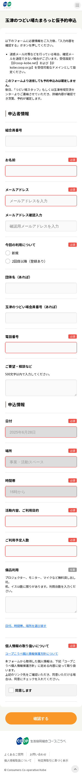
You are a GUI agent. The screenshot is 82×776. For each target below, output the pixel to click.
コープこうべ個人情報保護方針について (31, 653)
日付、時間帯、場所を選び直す (25, 626)
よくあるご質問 (13, 754)
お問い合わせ (38, 754)
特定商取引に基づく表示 (53, 760)
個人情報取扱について (18, 760)
